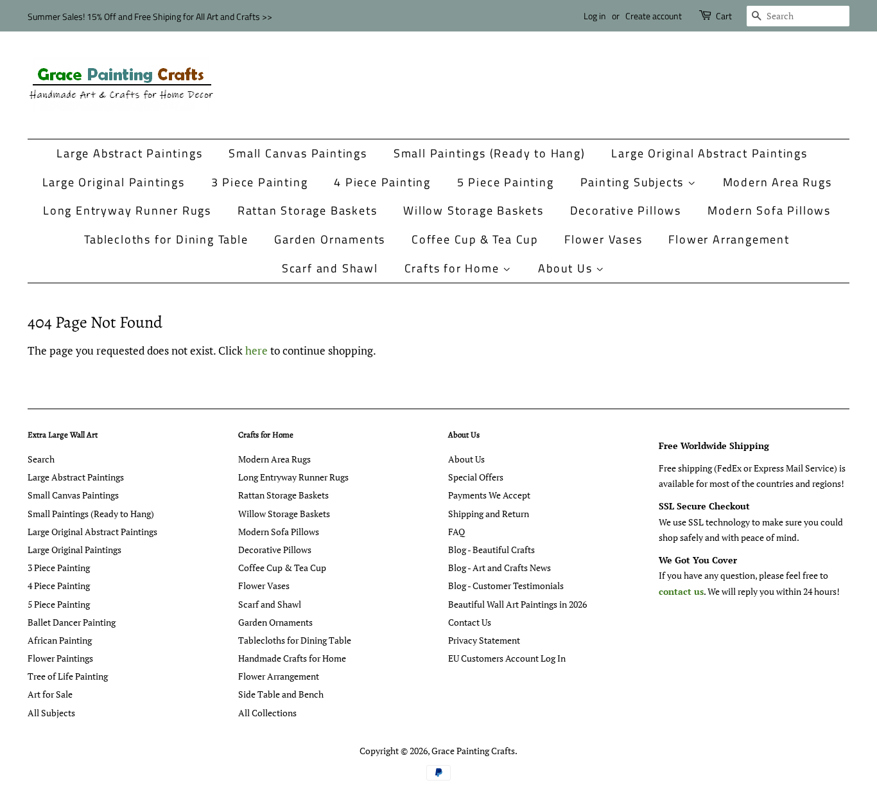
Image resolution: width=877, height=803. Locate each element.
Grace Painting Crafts (473, 751)
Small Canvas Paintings (298, 153)
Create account (653, 15)
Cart (724, 15)
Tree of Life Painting (68, 676)
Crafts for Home (453, 268)
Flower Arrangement (728, 239)
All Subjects (51, 713)
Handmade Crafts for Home (292, 658)
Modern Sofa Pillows (769, 210)
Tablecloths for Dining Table (166, 239)
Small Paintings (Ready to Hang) (490, 153)
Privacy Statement (484, 640)
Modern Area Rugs (777, 182)
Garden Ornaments (329, 239)
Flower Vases (603, 239)
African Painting (60, 640)
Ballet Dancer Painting (72, 622)
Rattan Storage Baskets (308, 210)
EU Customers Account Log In (507, 658)
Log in (595, 15)
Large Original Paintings (113, 182)
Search (41, 459)
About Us (567, 268)
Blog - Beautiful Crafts (491, 549)
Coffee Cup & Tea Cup (475, 239)
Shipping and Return (488, 513)
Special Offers (475, 477)
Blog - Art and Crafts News (499, 567)
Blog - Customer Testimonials (506, 585)
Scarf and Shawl (330, 268)
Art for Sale (50, 694)
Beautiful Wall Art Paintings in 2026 (517, 604)
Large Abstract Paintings (129, 153)
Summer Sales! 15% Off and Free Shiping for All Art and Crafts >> (150, 16)
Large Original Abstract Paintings (709, 153)
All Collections (267, 713)
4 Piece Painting (382, 182)
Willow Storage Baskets (473, 210)
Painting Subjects (634, 182)
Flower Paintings (60, 658)
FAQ (456, 531)
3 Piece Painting (259, 182)
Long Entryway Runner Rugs (127, 210)
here (256, 350)
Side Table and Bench (281, 694)
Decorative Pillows (625, 210)
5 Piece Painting (505, 182)
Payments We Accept (489, 495)
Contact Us (469, 622)
